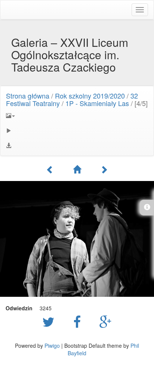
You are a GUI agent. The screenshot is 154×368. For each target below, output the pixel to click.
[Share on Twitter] (50, 321)
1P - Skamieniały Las (97, 103)
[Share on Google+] (105, 321)
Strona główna (27, 95)
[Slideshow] (77, 130)
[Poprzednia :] (50, 169)
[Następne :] (103, 169)
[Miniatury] (77, 169)
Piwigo (52, 345)
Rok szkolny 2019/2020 (90, 95)
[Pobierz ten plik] (77, 145)
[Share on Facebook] (79, 321)
